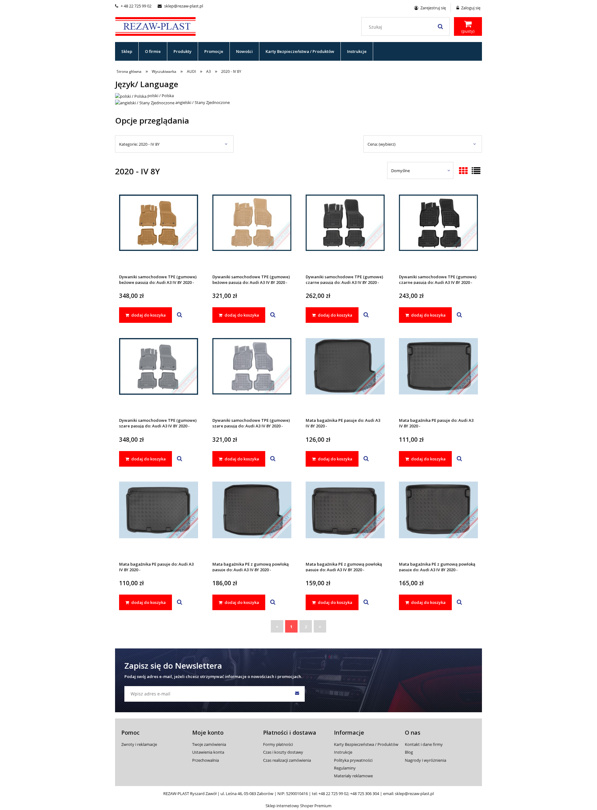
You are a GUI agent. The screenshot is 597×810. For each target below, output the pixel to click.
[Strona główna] (155, 25)
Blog (409, 752)
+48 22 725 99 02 (333, 793)
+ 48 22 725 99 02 (133, 6)
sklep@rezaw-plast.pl (180, 6)
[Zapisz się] (297, 694)
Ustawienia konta (208, 752)
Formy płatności (278, 744)
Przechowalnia (205, 760)
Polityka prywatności (353, 760)
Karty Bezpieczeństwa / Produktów (366, 744)
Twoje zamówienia (209, 744)
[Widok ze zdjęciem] (463, 171)
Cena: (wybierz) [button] (382, 144)
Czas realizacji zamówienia (287, 760)
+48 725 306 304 (364, 793)
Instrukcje (343, 752)
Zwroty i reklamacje (139, 744)
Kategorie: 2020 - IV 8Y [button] (139, 144)
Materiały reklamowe (353, 776)
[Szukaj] (440, 26)
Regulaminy (345, 768)
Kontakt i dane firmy (424, 744)
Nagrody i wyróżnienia (425, 760)
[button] (179, 315)
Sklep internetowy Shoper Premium (298, 805)
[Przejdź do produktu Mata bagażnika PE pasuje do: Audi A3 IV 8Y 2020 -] (345, 374)
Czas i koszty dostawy (283, 752)
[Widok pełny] (476, 171)
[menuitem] (127, 51)
